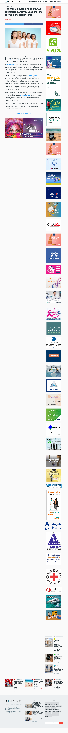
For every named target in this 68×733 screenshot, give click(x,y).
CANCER (53, 704)
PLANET (54, 711)
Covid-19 (47, 706)
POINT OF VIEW (57, 1)
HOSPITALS (59, 711)
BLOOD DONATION (56, 713)
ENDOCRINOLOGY (49, 709)
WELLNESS (40, 1)
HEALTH (35, 1)
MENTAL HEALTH (48, 716)
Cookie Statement (55, 730)
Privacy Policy (50, 730)
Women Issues (17, 52)
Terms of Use (61, 730)
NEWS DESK (31, 1)
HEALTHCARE (48, 704)
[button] (14, 24)
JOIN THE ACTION (46, 1)
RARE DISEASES (48, 711)
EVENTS (13, 52)
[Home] (12, 1)
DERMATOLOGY (48, 713)
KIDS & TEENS (52, 706)
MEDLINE (51, 1)
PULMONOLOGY (55, 709)
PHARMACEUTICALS (54, 702)
